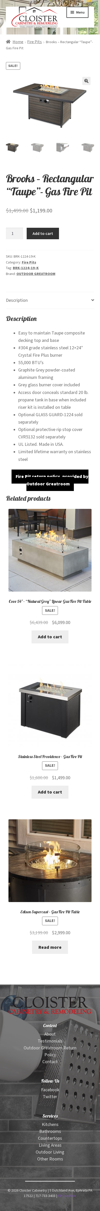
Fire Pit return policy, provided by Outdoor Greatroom (52, 480)
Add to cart (43, 233)
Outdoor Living (50, 1152)
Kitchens (50, 1125)
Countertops (50, 1138)
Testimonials (50, 1041)
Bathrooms (50, 1131)
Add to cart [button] (50, 637)
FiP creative (67, 1195)
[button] (86, 81)
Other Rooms (50, 1159)
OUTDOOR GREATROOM (35, 274)
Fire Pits (34, 42)
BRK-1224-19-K (26, 268)
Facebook (50, 1090)
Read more (50, 947)
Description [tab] (17, 300)
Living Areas (50, 1145)
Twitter (50, 1097)
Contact (50, 1062)
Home (18, 42)
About (50, 1034)
